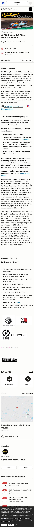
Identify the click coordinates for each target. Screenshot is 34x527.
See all (31, 372)
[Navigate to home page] (3, 3)
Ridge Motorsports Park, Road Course (13, 42)
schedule (25, 139)
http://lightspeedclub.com (13, 107)
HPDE (2, 8)
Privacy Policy (27, 518)
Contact (9, 467)
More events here (27, 393)
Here (18, 302)
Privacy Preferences (6, 521)
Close (17, 524)
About (25, 467)
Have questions (26, 60)
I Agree (4, 524)
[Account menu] (30, 3)
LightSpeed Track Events (9, 10)
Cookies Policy (18, 518)
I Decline (11, 524)
